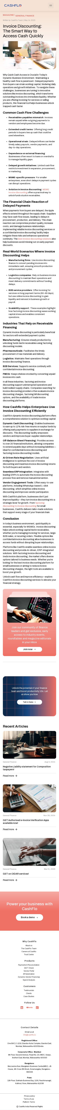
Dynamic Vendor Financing (29, 977)
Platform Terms (29, 1102)
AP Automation (29, 974)
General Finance (24, 16)
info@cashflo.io (29, 1035)
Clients (29, 993)
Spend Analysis (29, 980)
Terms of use (29, 1099)
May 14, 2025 (29, 20)
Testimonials (29, 990)
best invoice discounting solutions (34, 239)
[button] (50, 5)
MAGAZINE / (9, 15)
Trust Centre (29, 955)
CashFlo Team (17, 20)
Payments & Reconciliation (28, 965)
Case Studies (28, 996)
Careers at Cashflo (28, 952)
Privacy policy (29, 1096)
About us (28, 946)
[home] (12, 5)
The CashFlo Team (29, 949)
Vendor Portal (29, 971)
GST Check (29, 968)
